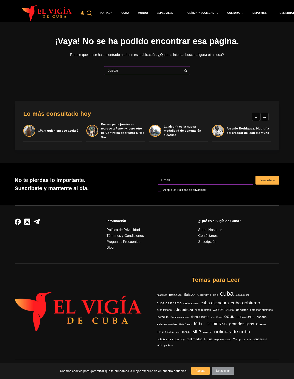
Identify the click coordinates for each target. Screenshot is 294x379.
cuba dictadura (215, 302)
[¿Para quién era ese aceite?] (29, 131)
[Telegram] (37, 222)
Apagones (162, 295)
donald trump (200, 317)
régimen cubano (222, 339)
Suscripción (207, 241)
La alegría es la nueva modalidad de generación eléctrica (182, 131)
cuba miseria (164, 309)
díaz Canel (216, 317)
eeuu (229, 316)
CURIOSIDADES (223, 309)
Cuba (125, 12)
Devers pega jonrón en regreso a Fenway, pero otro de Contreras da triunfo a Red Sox (122, 131)
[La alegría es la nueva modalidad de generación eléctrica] (155, 131)
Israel (186, 332)
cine (215, 294)
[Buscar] (89, 13)
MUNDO (207, 332)
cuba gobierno (245, 302)
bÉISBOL (175, 294)
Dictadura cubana (179, 317)
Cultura (233, 12)
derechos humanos (261, 309)
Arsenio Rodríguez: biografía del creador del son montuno (248, 130)
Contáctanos (208, 235)
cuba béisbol (242, 295)
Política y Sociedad (200, 12)
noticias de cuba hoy (171, 339)
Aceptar (200, 370)
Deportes (259, 12)
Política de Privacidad (123, 230)
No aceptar (223, 370)
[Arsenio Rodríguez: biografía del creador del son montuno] (218, 131)
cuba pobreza (183, 309)
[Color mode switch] (82, 13)
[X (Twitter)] (27, 222)
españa (262, 317)
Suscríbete (267, 180)
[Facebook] (18, 222)
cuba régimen (203, 309)
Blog (110, 247)
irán (178, 332)
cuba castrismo (169, 303)
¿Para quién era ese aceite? (58, 130)
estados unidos (167, 324)
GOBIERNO (216, 324)
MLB (196, 332)
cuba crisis (191, 303)
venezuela (260, 339)
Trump (237, 339)
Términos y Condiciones (125, 235)
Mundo (143, 12)
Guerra (261, 324)
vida (159, 345)
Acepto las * (185, 189)
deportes (242, 309)
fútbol (199, 323)
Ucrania (247, 339)
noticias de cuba (232, 331)
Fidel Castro (185, 324)
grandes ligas (241, 324)
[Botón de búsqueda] (186, 70)
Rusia (208, 339)
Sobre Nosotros (210, 230)
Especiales (165, 12)
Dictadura (163, 317)
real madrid (194, 339)
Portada (106, 12)
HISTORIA (165, 332)
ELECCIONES (246, 317)
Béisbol (189, 295)
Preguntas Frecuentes (123, 241)
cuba (227, 293)
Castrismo (204, 294)
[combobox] (143, 70)
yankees (168, 345)
